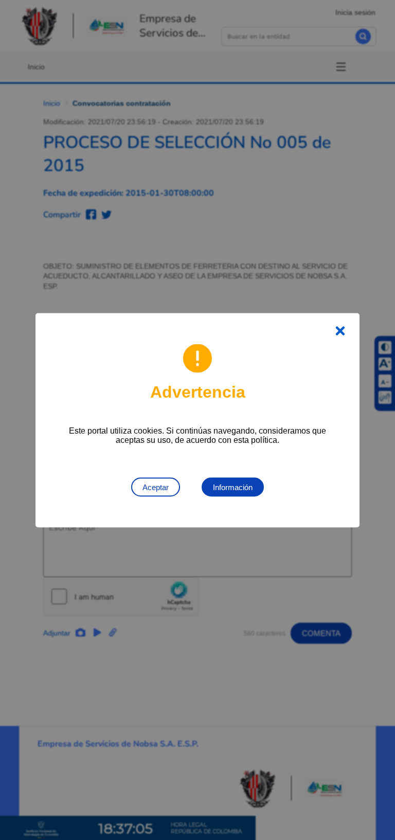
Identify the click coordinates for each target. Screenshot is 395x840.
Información (233, 486)
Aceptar (155, 486)
